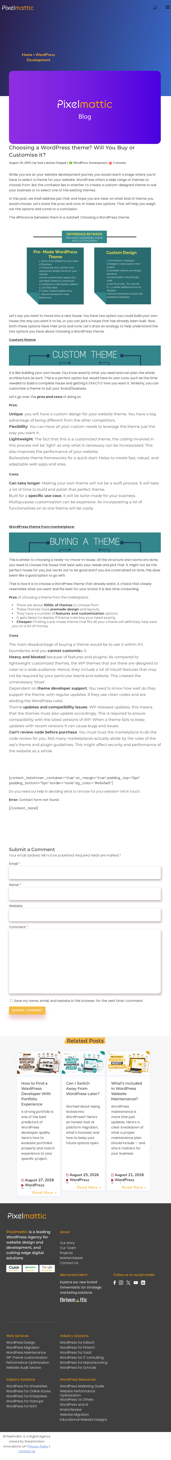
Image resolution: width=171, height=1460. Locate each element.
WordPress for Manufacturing (83, 1363)
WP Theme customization (27, 1358)
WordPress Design (20, 1343)
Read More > (44, 1193)
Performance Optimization (27, 1363)
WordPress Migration (22, 1348)
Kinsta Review (71, 1410)
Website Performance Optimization (77, 1393)
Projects (66, 1253)
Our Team (68, 1248)
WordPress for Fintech (77, 1348)
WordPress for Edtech (77, 1343)
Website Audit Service (23, 1368)
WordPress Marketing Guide (82, 1386)
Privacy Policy (38, 1446)
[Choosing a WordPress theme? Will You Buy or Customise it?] (85, 141)
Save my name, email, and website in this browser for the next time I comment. (78, 1000)
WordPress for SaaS (76, 1353)
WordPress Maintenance (26, 1353)
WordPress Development (33, 1187)
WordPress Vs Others (76, 1400)
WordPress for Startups (24, 1401)
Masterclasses (71, 1258)
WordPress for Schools (78, 1368)
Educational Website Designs (83, 1420)
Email (14, 863)
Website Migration (74, 1415)
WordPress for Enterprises (26, 1396)
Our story (67, 1243)
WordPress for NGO (21, 1406)
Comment (18, 927)
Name (15, 884)
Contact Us (69, 1263)
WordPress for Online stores (28, 1391)
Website (16, 905)
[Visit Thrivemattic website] (73, 1302)
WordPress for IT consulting (82, 1358)
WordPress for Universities (26, 1386)
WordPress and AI (74, 1405)
